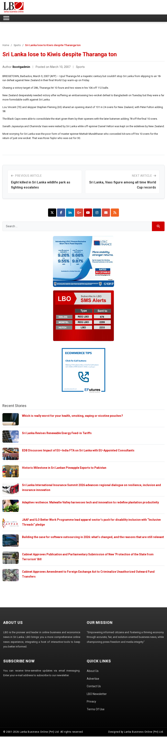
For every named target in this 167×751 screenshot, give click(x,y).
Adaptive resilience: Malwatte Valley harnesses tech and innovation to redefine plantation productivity (90, 502)
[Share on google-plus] (79, 212)
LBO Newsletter (97, 694)
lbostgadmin (21, 67)
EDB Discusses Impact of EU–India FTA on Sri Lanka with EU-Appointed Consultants (78, 450)
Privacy (91, 701)
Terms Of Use (95, 709)
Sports (17, 45)
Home (5, 45)
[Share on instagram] (97, 212)
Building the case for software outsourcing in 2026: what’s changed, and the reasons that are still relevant (93, 537)
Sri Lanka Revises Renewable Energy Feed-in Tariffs (57, 433)
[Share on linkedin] (70, 212)
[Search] (158, 226)
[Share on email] (106, 212)
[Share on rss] (115, 212)
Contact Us (94, 686)
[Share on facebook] (61, 212)
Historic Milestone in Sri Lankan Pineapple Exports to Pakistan (64, 467)
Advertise (93, 678)
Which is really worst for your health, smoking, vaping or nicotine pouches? (72, 415)
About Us (93, 671)
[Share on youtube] (88, 212)
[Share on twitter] (52, 212)
